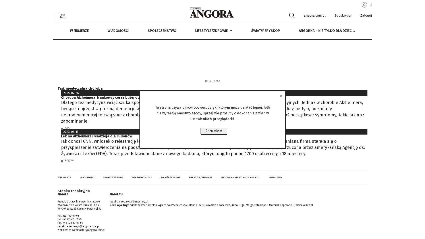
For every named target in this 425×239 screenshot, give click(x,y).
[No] (281, 96)
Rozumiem (213, 131)
